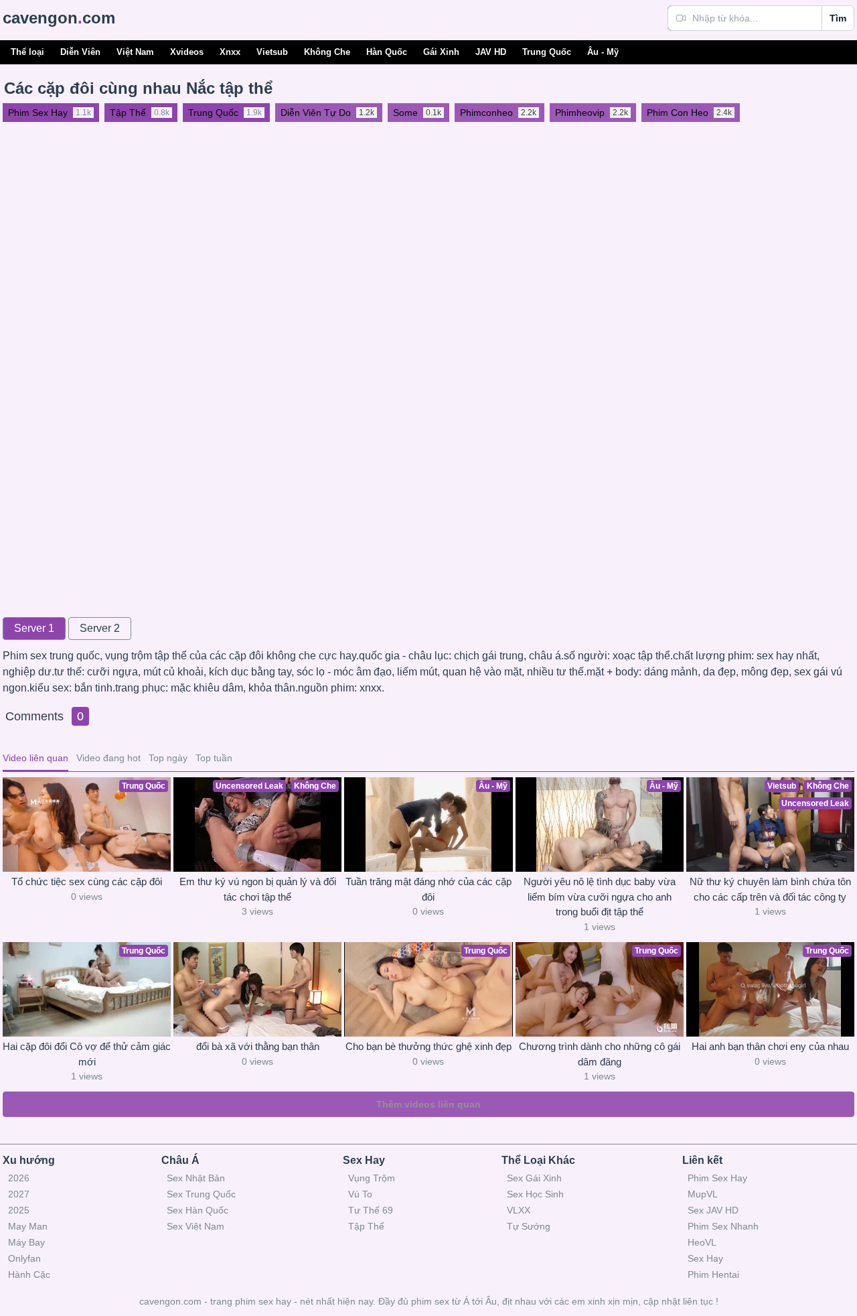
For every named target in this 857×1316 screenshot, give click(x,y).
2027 (18, 1194)
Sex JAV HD (713, 1210)
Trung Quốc (546, 52)
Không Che (327, 52)
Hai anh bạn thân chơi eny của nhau (770, 1046)
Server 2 (100, 628)
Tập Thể (366, 1226)
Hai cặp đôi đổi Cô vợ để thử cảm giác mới (87, 1054)
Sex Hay (705, 1258)
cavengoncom (59, 18)
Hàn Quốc (386, 52)
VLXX (518, 1210)
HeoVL (702, 1242)
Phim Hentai (713, 1274)
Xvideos (187, 52)
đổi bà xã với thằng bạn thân (257, 1046)
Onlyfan (24, 1258)
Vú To (360, 1194)
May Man (28, 1226)
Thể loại (27, 52)
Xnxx (230, 52)
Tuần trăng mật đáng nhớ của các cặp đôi (428, 889)
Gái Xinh (441, 52)
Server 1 (34, 628)
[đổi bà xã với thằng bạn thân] (257, 989)
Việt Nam (135, 52)
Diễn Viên (80, 52)
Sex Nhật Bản (196, 1178)
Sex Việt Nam (195, 1226)
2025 (18, 1210)
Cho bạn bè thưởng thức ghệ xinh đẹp (428, 1046)
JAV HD (490, 52)
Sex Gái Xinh (534, 1178)
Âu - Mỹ (603, 52)
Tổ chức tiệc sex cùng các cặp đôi (86, 881)
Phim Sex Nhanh (723, 1226)
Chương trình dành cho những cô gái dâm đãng (599, 1054)
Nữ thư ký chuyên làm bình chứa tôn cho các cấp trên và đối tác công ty (770, 889)
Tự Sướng (528, 1226)
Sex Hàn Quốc (197, 1210)
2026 (18, 1178)
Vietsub (272, 52)
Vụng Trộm (371, 1178)
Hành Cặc (29, 1274)
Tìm (838, 18)
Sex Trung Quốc (201, 1194)
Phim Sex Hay (717, 1178)
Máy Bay (26, 1242)
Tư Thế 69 (370, 1210)
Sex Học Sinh (535, 1194)
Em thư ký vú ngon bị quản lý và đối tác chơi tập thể (257, 889)
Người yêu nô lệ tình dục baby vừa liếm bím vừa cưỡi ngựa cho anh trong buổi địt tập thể (600, 896)
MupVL (703, 1194)
